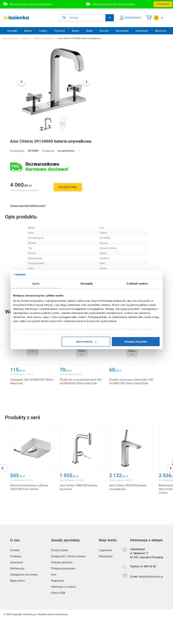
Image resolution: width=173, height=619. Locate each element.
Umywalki (12, 30)
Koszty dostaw (59, 550)
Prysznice (59, 30)
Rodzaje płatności (62, 562)
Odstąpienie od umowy (24, 574)
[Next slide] (86, 82)
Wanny (75, 30)
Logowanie (105, 550)
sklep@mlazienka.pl (151, 576)
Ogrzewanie (122, 30)
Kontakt (14, 550)
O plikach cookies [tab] (137, 283)
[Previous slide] (22, 82)
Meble (89, 30)
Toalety (43, 30)
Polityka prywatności (63, 568)
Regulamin (57, 580)
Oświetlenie (141, 30)
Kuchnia (104, 30)
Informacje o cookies (63, 586)
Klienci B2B (58, 592)
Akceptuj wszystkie (135, 341)
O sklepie (15, 556)
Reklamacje (17, 568)
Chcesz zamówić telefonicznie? (28, 205)
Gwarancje (16, 562)
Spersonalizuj (84, 341)
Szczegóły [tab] (86, 283)
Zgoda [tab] (36, 283)
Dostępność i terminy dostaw (68, 556)
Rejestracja (106, 556)
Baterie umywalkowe (44, 38)
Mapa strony (17, 580)
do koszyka (68, 187)
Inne (53, 574)
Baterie (28, 30)
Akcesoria (160, 30)
